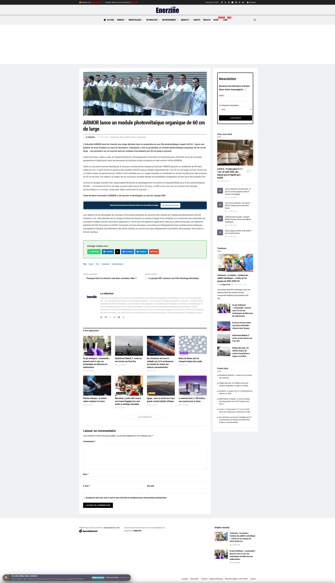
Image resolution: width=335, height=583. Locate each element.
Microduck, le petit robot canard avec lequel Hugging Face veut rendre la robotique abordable (128, 401)
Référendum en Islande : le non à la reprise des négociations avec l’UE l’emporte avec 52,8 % (234, 401)
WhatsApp (95, 252)
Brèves (221, 269)
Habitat (196, 20)
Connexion (252, 2)
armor (91, 264)
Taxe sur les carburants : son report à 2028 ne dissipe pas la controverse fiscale (237, 205)
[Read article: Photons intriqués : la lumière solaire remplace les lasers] (97, 386)
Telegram (142, 252)
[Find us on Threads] (239, 2)
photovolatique (117, 264)
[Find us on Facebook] (222, 2)
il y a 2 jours (89, 405)
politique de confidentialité (164, 580)
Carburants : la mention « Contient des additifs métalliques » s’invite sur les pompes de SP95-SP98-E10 (232, 278)
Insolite (207, 20)
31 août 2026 (237, 285)
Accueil (110, 20)
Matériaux (89, 353)
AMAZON (137, 531)
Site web (150, 486)
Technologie (151, 20)
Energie (120, 20)
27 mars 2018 (103, 137)
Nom (86, 474)
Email (154, 252)
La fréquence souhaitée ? (229, 105)
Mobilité (185, 20)
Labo (226, 19)
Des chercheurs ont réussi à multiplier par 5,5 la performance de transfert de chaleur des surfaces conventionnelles (235, 419)
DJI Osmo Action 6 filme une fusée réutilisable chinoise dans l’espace (241, 325)
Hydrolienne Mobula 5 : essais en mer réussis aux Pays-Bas (242, 338)
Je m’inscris (242, 575)
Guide (216, 19)
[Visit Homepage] (167, 10)
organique (105, 264)
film (97, 264)
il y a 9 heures (89, 371)
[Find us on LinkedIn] (236, 2)
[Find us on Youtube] (232, 2)
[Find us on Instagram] (229, 2)
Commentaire (89, 441)
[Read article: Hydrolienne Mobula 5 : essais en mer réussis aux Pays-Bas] (129, 346)
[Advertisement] (167, 44)
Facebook (128, 252)
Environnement (169, 20)
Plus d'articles (145, 417)
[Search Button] (255, 20)
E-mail (86, 486)
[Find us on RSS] (243, 2)
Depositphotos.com (112, 528)
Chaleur (152, 353)
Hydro (119, 353)
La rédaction (90, 137)
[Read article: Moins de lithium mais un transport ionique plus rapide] (193, 346)
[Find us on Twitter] (225, 2)
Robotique (121, 393)
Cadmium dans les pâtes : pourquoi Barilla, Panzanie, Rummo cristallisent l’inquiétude (238, 219)
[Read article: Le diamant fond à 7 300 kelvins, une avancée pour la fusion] (193, 386)
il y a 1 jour (152, 371)
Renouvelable (135, 20)
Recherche (115, 137)
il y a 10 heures (121, 365)
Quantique (89, 393)
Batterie (184, 353)
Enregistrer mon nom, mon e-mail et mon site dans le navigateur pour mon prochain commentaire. (126, 498)
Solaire (133, 137)
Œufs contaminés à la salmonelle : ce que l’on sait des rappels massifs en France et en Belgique (238, 191)
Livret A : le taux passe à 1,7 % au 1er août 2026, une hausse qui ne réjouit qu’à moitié (229, 173)
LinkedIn (108, 252)
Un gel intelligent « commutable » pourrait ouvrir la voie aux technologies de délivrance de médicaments (242, 310)
